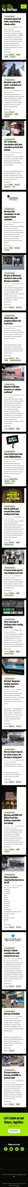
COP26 (18, 54)
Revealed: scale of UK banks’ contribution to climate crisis (12, 85)
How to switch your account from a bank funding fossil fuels (12, 511)
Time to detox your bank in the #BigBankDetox (13, 455)
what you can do (9, 483)
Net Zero (7, 116)
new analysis (18, 102)
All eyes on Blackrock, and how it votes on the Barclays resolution (13, 278)
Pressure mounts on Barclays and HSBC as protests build (12, 1075)
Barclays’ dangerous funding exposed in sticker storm (12, 683)
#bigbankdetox (13, 479)
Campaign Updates (10, 16)
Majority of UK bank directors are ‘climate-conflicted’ (12, 389)
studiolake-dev (15, 27)
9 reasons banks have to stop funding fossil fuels (13, 571)
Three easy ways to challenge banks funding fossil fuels (13, 624)
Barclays (11, 54)
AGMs (11, 184)
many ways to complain (17, 521)
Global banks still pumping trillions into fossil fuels (12, 320)
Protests (7, 250)
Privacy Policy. (16, 1185)
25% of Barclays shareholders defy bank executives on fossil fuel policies (13, 145)
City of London (8, 114)
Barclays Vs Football (12, 1013)
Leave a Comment (9, 29)
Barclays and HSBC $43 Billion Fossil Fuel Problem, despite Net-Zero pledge (13, 819)
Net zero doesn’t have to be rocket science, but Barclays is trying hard (13, 754)
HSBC (6, 56)
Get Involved (14, 1131)
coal (14, 186)
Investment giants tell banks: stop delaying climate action (12, 21)
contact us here (21, 1174)
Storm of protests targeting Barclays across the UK (14, 879)
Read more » (7, 52)
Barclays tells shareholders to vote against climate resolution (12, 215)
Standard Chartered (15, 360)
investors (12, 56)
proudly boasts (13, 1037)
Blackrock (7, 186)
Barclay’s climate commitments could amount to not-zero (11, 953)
